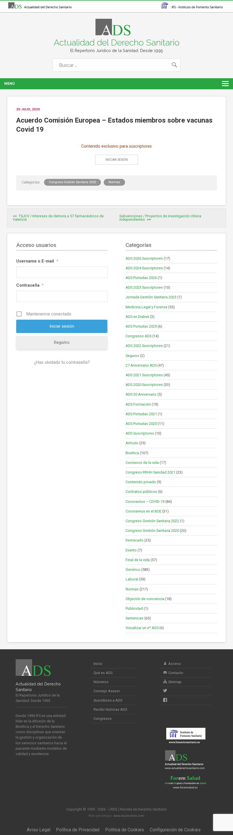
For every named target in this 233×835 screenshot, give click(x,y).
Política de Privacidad (77, 829)
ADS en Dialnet (137, 317)
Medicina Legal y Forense (146, 307)
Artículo (132, 443)
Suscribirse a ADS (107, 700)
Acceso (174, 664)
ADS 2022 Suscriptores (144, 346)
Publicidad (134, 608)
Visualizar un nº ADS (142, 628)
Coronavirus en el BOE (143, 511)
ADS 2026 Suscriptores (144, 258)
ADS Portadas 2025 (141, 326)
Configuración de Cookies (175, 829)
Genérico (133, 569)
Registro (62, 342)
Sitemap (174, 682)
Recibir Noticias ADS (110, 709)
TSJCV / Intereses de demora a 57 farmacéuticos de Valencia (58, 218)
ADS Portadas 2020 (141, 423)
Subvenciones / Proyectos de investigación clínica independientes (160, 218)
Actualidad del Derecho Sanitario (117, 42)
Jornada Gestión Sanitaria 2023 (151, 297)
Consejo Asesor (106, 691)
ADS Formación (138, 404)
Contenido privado (141, 482)
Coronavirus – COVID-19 (145, 501)
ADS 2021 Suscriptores (144, 375)
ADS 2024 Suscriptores (144, 268)
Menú (9, 83)
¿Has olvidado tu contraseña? (62, 362)
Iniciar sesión (116, 160)
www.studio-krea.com (128, 816)
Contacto (175, 673)
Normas (114, 182)
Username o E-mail (37, 261)
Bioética (132, 453)
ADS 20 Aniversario (141, 394)
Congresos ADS (138, 336)
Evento (131, 550)
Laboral (132, 579)
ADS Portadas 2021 (141, 414)
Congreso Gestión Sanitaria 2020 (72, 182)
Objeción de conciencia (145, 599)
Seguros (132, 356)
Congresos (102, 718)
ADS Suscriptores (140, 433)
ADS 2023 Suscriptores (144, 287)
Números (101, 682)
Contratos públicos (141, 491)
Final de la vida (138, 560)
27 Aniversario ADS (141, 365)
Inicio (97, 664)
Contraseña (30, 285)
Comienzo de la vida (142, 462)
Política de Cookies (124, 829)
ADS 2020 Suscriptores (144, 385)
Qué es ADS (103, 673)
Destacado (134, 540)
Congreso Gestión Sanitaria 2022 (152, 521)
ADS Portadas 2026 (141, 278)
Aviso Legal (38, 829)
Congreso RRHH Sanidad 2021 (150, 472)
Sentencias (134, 618)
